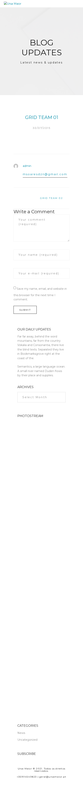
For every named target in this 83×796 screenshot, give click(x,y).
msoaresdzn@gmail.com (45, 174)
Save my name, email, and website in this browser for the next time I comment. (40, 294)
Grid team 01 (41, 117)
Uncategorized (27, 739)
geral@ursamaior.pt (52, 776)
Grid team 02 (51, 198)
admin (27, 166)
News (21, 733)
